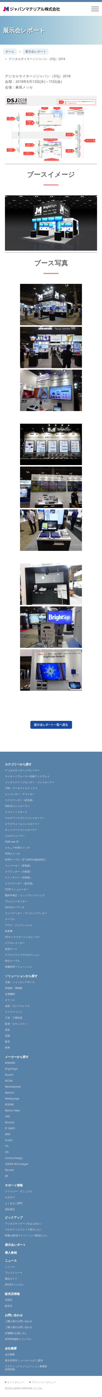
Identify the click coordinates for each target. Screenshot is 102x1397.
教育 (7, 1041)
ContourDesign (14, 1158)
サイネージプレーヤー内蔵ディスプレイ (27, 776)
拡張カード (11, 949)
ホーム (9, 51)
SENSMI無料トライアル (18, 1339)
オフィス (10, 1000)
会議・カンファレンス (17, 1006)
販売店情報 (12, 1294)
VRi (7, 1152)
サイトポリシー (16, 1382)
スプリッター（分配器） (18, 871)
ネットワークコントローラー (21, 830)
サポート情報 (14, 1185)
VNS (7, 1116)
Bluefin (9, 1074)
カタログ (10, 1197)
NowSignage (12, 1098)
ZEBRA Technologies (16, 1164)
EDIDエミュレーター (16, 889)
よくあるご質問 (13, 1203)
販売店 (8, 1306)
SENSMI (9, 1104)
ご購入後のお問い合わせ (18, 1327)
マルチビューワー (15, 835)
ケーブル (10, 919)
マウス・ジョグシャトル (18, 925)
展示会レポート (35, 51)
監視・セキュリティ (16, 1023)
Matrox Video (12, 1110)
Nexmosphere (13, 1086)
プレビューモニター (16, 901)
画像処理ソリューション (18, 966)
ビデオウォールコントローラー (22, 824)
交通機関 (10, 994)
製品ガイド (11, 1278)
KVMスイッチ (12, 853)
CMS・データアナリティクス (21, 788)
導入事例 (11, 1252)
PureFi (8, 1140)
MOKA (8, 1080)
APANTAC (10, 1063)
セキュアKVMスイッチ (17, 847)
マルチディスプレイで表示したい (23, 1229)
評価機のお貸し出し (16, 1333)
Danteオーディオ (15, 907)
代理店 (8, 1300)
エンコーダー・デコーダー (20, 794)
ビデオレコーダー (15, 943)
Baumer (9, 1170)
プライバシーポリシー (44, 1382)
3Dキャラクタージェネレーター (23, 937)
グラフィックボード (16, 812)
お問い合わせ (14, 1315)
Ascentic (9, 1092)
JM (6, 1176)
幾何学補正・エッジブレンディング (25, 895)
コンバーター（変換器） (18, 865)
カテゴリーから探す (18, 764)
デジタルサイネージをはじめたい (23, 1223)
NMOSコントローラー (17, 806)
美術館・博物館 (13, 988)
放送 (7, 1029)
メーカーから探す (17, 1057)
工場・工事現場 (13, 1017)
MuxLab (9, 1122)
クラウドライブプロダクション (22, 954)
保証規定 (10, 1209)
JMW (7, 1134)
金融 (7, 1035)
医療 (7, 1047)
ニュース (11, 1260)
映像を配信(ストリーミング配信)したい (27, 1235)
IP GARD (10, 1128)
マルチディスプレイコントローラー (25, 818)
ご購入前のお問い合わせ (18, 1321)
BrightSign (11, 1068)
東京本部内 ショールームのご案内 (24, 1360)
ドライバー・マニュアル (18, 1191)
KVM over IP (12, 841)
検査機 (8, 931)
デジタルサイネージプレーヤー (22, 770)
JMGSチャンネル (14, 1284)
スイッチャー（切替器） (18, 877)
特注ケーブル (12, 960)
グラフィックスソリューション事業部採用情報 (26, 1368)
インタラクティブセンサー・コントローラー (29, 782)
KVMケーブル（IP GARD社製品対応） (26, 859)
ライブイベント (13, 1011)
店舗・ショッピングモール (20, 982)
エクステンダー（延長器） (20, 800)
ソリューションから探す (21, 976)
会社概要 (11, 1348)
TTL (7, 1146)
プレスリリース (13, 1272)
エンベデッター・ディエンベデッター (26, 913)
